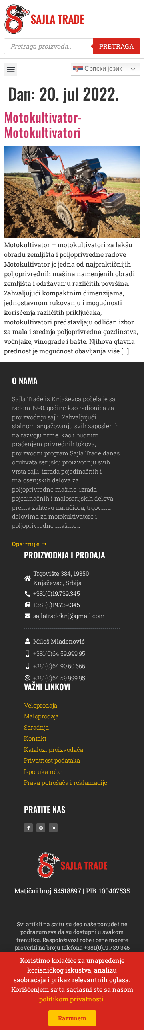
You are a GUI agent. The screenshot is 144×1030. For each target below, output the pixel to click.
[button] (10, 69)
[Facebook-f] (28, 827)
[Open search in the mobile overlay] (72, 46)
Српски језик (102, 68)
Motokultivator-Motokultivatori (43, 124)
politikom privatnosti (71, 999)
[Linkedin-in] (53, 827)
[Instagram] (40, 827)
